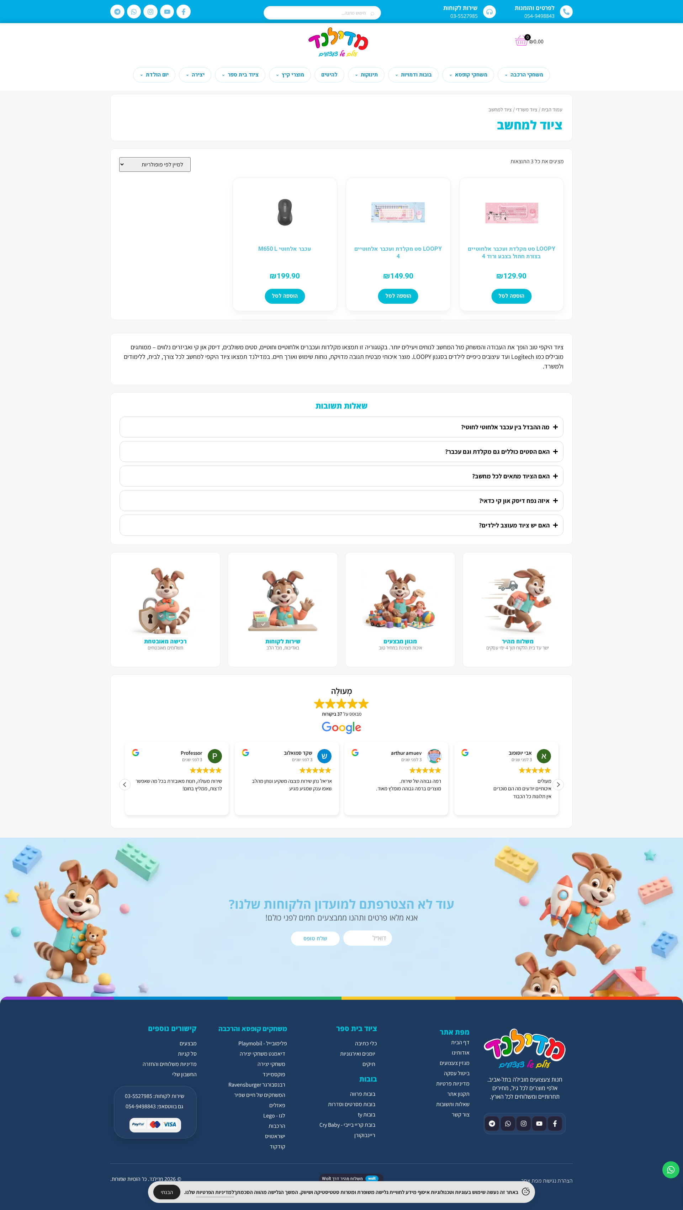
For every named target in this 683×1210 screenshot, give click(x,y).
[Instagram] (150, 12)
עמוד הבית (551, 109)
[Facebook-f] (183, 12)
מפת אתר (531, 1180)
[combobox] (322, 13)
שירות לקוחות (460, 8)
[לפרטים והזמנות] (566, 11)
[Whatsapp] (134, 12)
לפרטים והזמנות (535, 8)
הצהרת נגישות (558, 1180)
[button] (558, 784)
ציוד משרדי (527, 109)
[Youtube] (167, 12)
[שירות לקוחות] (489, 11)
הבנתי (167, 1192)
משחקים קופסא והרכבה (252, 1028)
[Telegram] (117, 12)
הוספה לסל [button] (511, 296)
